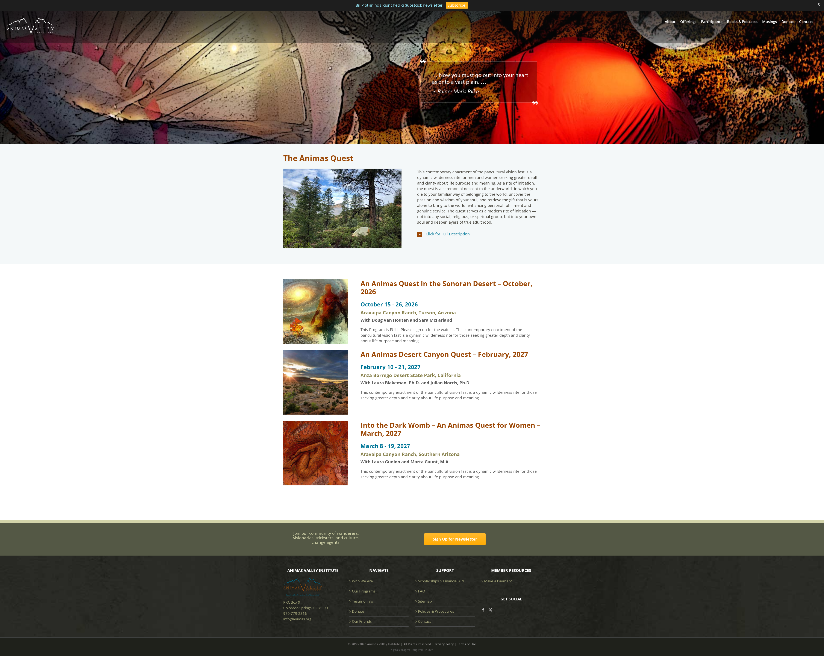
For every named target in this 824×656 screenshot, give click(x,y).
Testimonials (362, 601)
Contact (424, 621)
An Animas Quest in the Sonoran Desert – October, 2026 (446, 287)
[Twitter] (490, 610)
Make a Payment (498, 581)
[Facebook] (483, 610)
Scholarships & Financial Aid (441, 581)
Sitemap (425, 601)
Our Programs (364, 591)
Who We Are (362, 581)
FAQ (421, 591)
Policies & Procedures (436, 611)
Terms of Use (466, 644)
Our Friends (362, 621)
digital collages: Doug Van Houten (412, 650)
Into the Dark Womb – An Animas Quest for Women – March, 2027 (450, 429)
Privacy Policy (444, 644)
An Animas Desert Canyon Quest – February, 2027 (444, 354)
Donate (358, 611)
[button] (479, 234)
